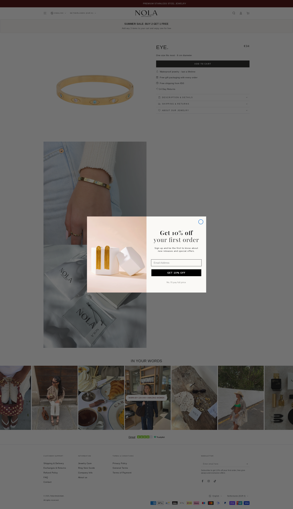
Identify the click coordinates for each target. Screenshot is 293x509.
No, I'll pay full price (176, 282)
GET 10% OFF (176, 273)
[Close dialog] (201, 222)
